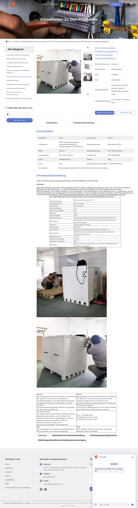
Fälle (7, 484)
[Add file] (95, 504)
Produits (16, 41)
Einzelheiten (51, 123)
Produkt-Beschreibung (83, 123)
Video (7, 476)
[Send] (132, 504)
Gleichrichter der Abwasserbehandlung (68, 435)
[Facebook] (45, 490)
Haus (45, 4)
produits (65, 4)
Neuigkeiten (9, 480)
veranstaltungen (85, 4)
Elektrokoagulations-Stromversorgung (34, 41)
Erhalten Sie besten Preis (105, 112)
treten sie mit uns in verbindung (99, 4)
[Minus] (132, 457)
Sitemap (28, 503)
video (74, 4)
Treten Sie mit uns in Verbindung (17, 487)
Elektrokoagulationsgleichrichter (103, 435)
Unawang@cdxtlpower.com (52, 484)
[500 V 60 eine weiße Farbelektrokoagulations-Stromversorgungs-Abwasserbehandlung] (59, 71)
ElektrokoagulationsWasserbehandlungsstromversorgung (62, 440)
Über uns (54, 4)
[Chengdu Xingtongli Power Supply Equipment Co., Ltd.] (13, 4)
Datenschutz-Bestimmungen (13, 503)
